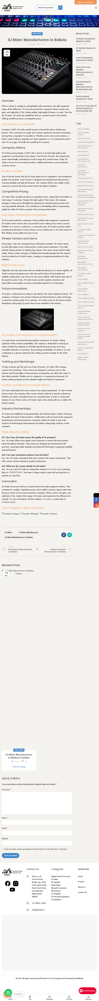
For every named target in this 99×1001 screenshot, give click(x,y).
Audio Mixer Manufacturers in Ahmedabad (83, 173)
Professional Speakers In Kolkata (86, 349)
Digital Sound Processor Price (86, 225)
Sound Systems (83, 354)
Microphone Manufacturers (83, 257)
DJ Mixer (8, 532)
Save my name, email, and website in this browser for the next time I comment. (35, 849)
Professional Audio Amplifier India (84, 312)
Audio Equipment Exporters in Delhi (84, 58)
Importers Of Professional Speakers (86, 236)
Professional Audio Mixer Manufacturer (86, 343)
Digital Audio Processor (85, 186)
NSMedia (79, 978)
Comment (6, 789)
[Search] (60, 8)
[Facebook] (96, 499)
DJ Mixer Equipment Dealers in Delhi (85, 39)
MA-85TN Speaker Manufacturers (83, 242)
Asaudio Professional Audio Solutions (85, 147)
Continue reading (18, 767)
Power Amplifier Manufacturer (83, 290)
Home (44, 24)
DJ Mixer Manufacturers (28, 532)
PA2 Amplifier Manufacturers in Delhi (85, 263)
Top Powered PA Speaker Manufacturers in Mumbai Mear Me (84, 86)
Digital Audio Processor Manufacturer (85, 190)
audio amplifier (83, 151)
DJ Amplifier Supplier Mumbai (84, 231)
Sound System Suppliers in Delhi (84, 97)
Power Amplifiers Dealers (86, 298)
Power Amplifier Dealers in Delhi (86, 284)
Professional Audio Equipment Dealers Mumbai (84, 336)
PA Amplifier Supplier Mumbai (84, 275)
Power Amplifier (83, 279)
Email (4, 828)
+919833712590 (15, 472)
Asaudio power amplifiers (86, 142)
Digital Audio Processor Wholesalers (85, 210)
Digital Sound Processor (86, 214)
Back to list (37, 549)
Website (5, 839)
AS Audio (52, 469)
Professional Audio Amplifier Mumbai (84, 324)
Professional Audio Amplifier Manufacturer (85, 318)
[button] (8, 992)
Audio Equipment (83, 155)
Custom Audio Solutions (86, 182)
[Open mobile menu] (96, 7)
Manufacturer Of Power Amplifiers (85, 252)
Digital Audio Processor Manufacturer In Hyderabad (85, 203)
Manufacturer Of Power (85, 247)
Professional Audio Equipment (84, 330)
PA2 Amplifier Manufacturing (82, 269)
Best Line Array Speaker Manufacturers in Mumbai (84, 71)
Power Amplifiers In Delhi (86, 302)
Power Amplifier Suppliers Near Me (86, 307)
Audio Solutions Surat (85, 178)
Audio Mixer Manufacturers (83, 166)
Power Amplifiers (83, 294)
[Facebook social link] (63, 534)
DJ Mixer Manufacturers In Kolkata (19, 537)
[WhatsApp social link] (69, 534)
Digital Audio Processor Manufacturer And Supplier (86, 196)
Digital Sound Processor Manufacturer (86, 219)
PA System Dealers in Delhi (86, 49)
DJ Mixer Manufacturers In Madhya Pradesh (19, 756)
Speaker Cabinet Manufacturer (83, 358)
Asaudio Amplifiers (84, 129)
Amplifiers (53, 24)
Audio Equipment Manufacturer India (84, 160)
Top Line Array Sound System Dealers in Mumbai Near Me (86, 108)
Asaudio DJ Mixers (84, 138)
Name (5, 818)
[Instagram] (96, 505)
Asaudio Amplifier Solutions (83, 134)
